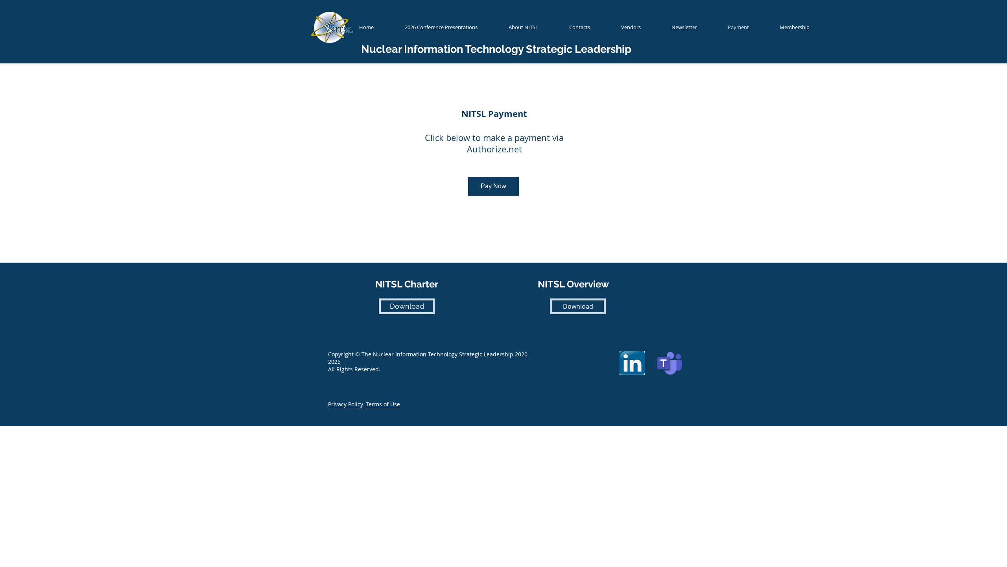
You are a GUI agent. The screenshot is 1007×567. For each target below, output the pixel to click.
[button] (345, 404)
